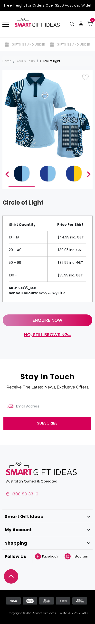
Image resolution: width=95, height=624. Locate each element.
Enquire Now (47, 320)
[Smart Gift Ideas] (37, 22)
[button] (81, 24)
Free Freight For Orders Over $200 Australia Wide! (47, 5)
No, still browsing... (47, 334)
